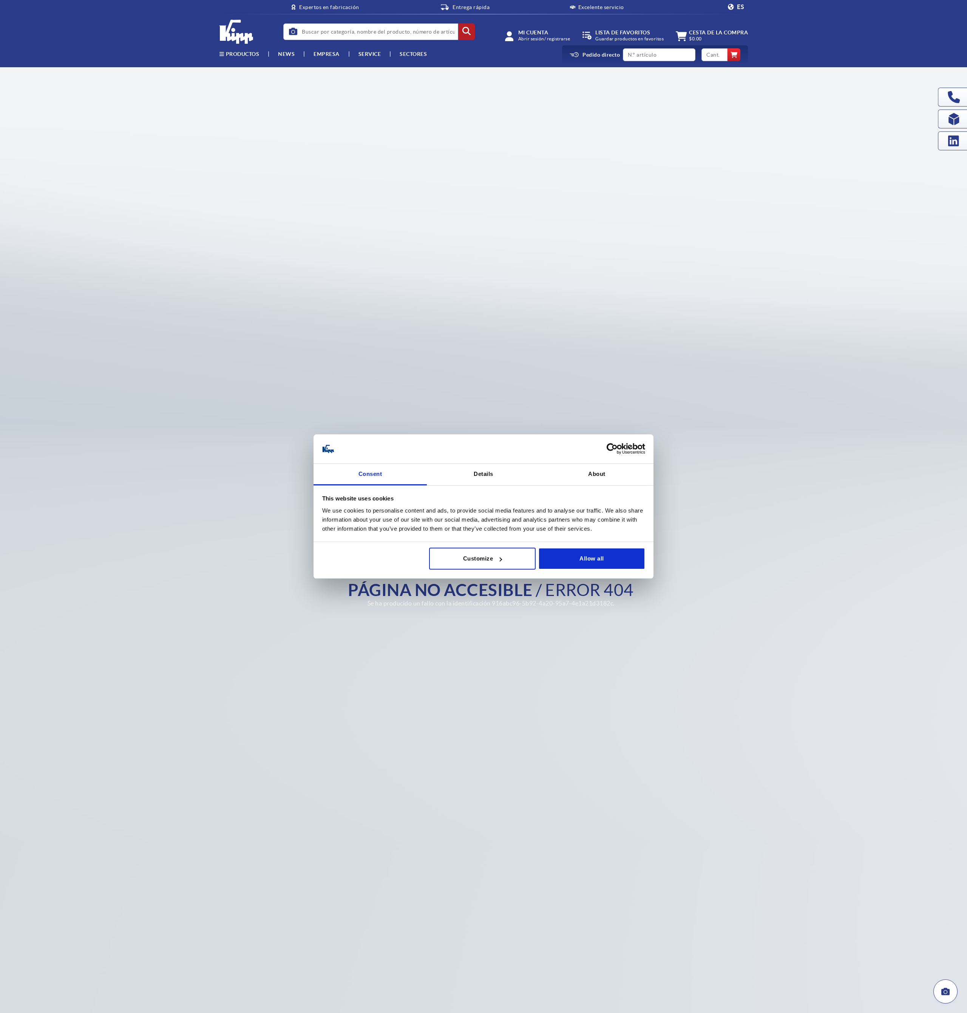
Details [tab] (483, 474)
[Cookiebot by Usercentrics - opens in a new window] (612, 449)
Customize (478, 558)
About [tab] (597, 474)
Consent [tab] (370, 474)
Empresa (327, 54)
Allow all (591, 558)
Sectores (413, 54)
